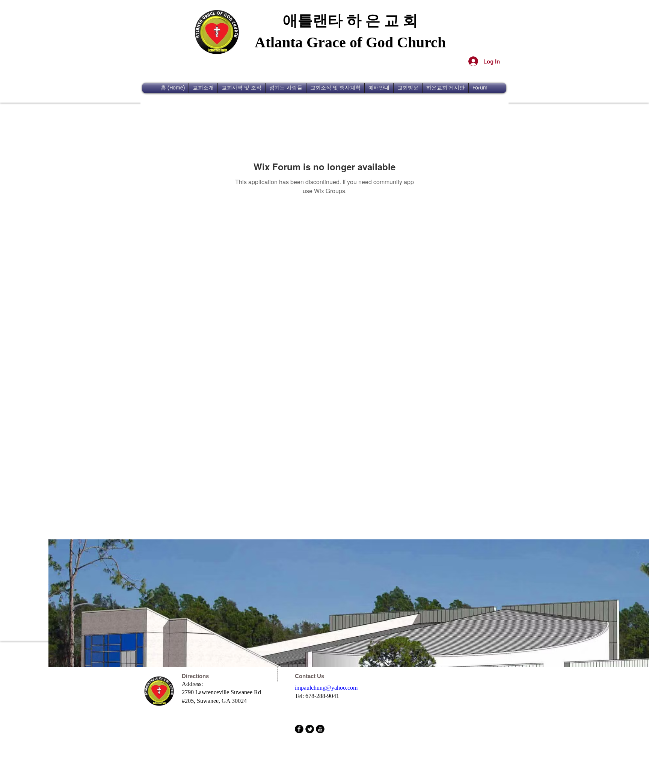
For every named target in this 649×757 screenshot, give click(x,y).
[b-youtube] (320, 729)
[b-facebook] (299, 729)
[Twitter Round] (309, 729)
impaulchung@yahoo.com (326, 687)
